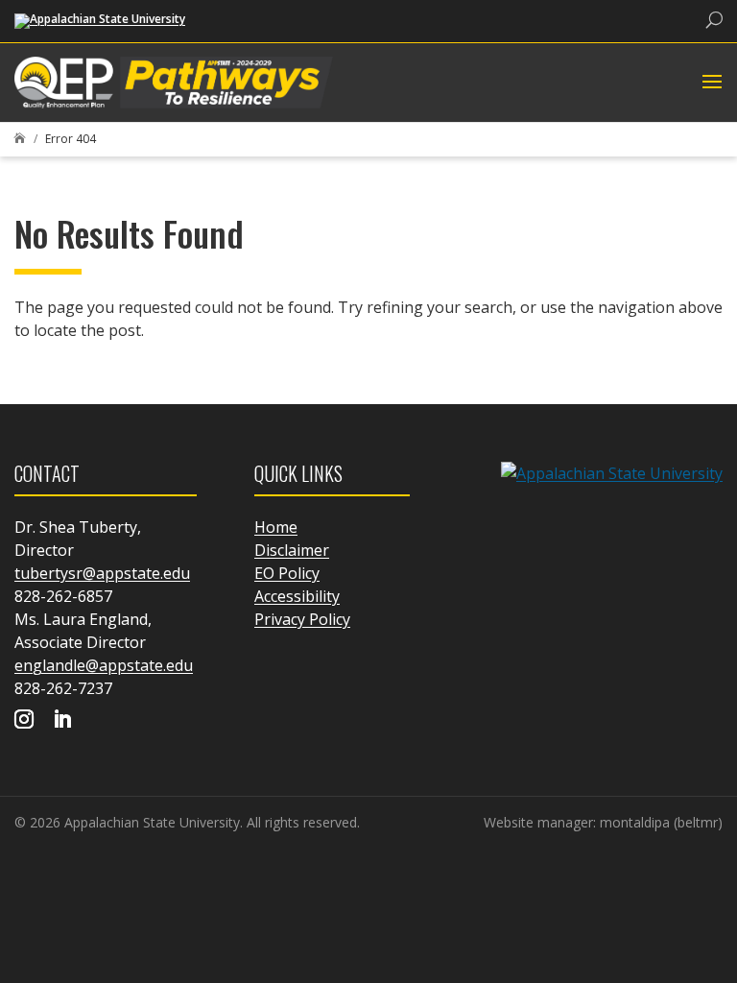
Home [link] (275, 527)
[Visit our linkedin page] (62, 720)
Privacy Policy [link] (302, 619)
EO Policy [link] (287, 573)
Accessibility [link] (297, 596)
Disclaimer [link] (291, 550)
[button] (709, 82)
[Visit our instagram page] (24, 720)
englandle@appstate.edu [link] (103, 665)
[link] (99, 20)
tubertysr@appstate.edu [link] (102, 573)
